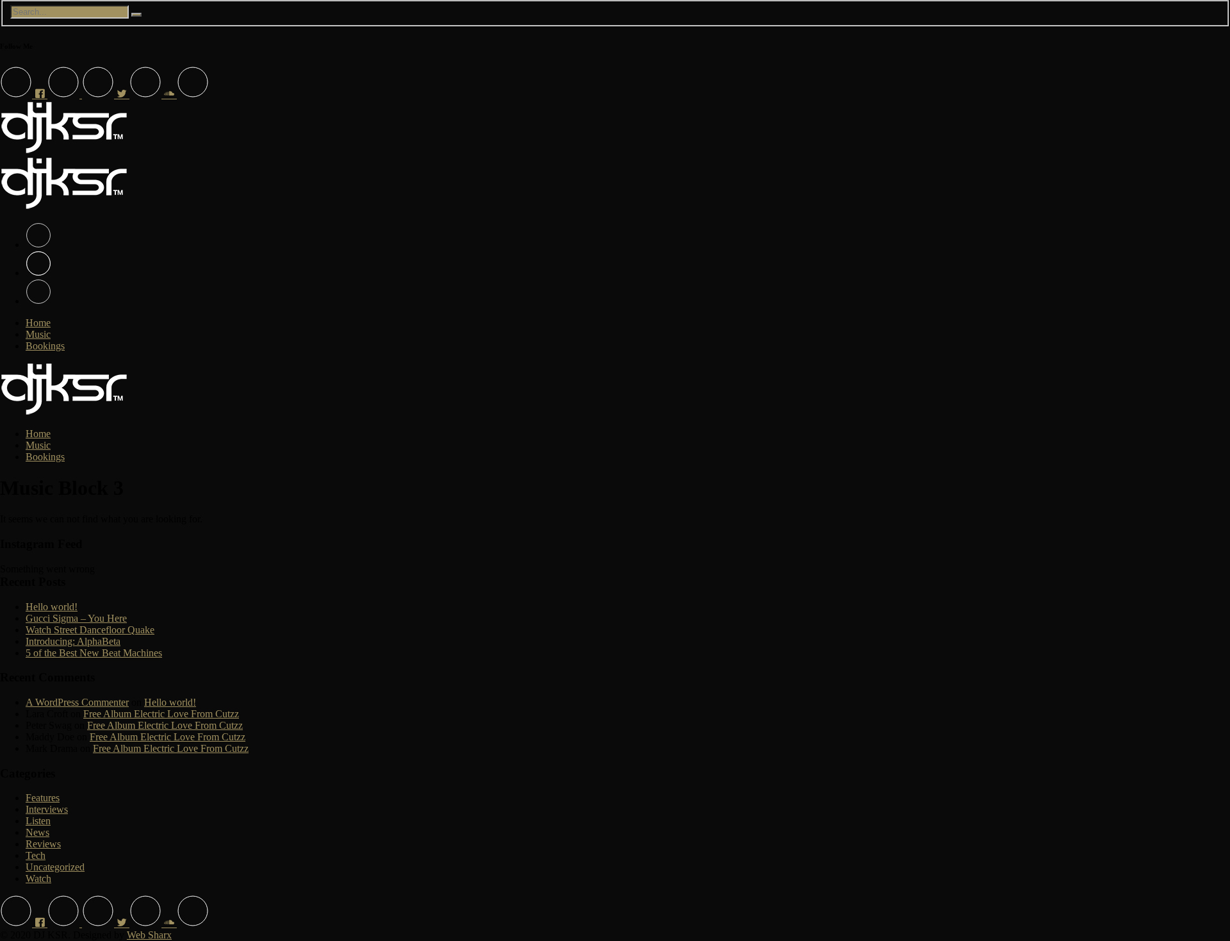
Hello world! (52, 606)
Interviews (47, 809)
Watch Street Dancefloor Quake (90, 629)
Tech (35, 855)
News (37, 832)
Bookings (45, 345)
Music (38, 334)
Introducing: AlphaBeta (73, 641)
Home (38, 322)
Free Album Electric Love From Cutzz (161, 713)
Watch (38, 878)
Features (43, 797)
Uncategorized (55, 867)
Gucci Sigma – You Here (76, 618)
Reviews (43, 843)
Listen (38, 820)
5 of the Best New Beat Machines (94, 652)
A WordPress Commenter (77, 702)
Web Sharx (149, 934)
